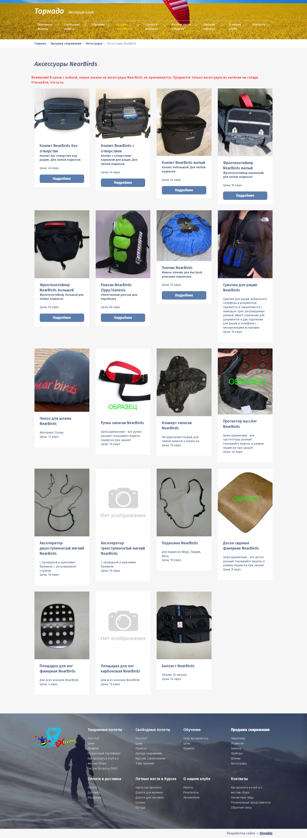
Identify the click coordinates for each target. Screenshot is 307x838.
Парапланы (238, 738)
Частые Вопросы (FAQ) (102, 768)
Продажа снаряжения (123, 27)
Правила (93, 748)
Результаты (191, 792)
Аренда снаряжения (149, 753)
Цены (91, 743)
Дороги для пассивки (150, 797)
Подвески (237, 743)
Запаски (236, 748)
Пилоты (188, 787)
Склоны (140, 802)
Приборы (237, 753)
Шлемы (235, 758)
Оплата (92, 787)
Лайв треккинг (145, 763)
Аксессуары (94, 43)
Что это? (93, 738)
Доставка (94, 792)
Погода (140, 807)
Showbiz (266, 833)
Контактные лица (242, 797)
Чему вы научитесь (195, 738)
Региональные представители (250, 802)
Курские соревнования (150, 758)
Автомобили (191, 797)
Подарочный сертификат (104, 753)
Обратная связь (241, 807)
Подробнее (62, 179)
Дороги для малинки (149, 792)
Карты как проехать (148, 787)
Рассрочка (94, 797)
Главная (40, 43)
